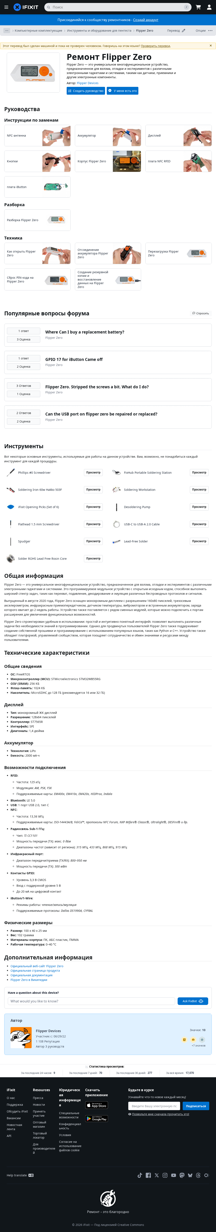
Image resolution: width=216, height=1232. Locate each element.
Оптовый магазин (39, 1124)
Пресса (38, 1098)
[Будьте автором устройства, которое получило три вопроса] (202, 1039)
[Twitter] (156, 1175)
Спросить (202, 313)
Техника (13, 238)
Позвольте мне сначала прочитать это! (160, 1114)
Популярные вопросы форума (46, 313)
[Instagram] (165, 1175)
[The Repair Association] (206, 1175)
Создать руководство (88, 91)
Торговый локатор (40, 1135)
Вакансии (14, 1118)
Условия (65, 1135)
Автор (16, 1020)
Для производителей (44, 1148)
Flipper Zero (144, 30)
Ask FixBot (190, 1001)
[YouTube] (173, 1175)
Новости (39, 1105)
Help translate (17, 1175)
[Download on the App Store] (96, 1105)
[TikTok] (139, 1175)
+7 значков (198, 1045)
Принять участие (39, 1113)
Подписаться (196, 1106)
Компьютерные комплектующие (38, 30)
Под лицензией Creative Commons (119, 1225)
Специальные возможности (69, 1115)
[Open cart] (198, 7)
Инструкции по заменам (31, 120)
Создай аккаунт (145, 19)
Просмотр (93, 472)
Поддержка (15, 1105)
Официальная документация (32, 975)
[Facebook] (148, 1175)
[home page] (26, 7)
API (9, 1136)
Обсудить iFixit (17, 1111)
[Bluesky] (190, 1175)
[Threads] (198, 1175)
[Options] (6, 30)
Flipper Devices (88, 83)
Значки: (197, 1030)
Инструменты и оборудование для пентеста (99, 30)
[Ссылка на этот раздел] (2, 576)
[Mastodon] (182, 1175)
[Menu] (6, 7)
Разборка (14, 204)
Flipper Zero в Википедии (29, 980)
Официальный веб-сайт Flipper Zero (37, 966)
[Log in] (209, 7)
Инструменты (23, 446)
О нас (11, 1098)
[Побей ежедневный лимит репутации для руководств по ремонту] (184, 1039)
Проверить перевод (155, 46)
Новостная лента (14, 1127)
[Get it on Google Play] (96, 1119)
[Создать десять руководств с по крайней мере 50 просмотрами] (193, 1039)
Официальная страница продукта (35, 970)
